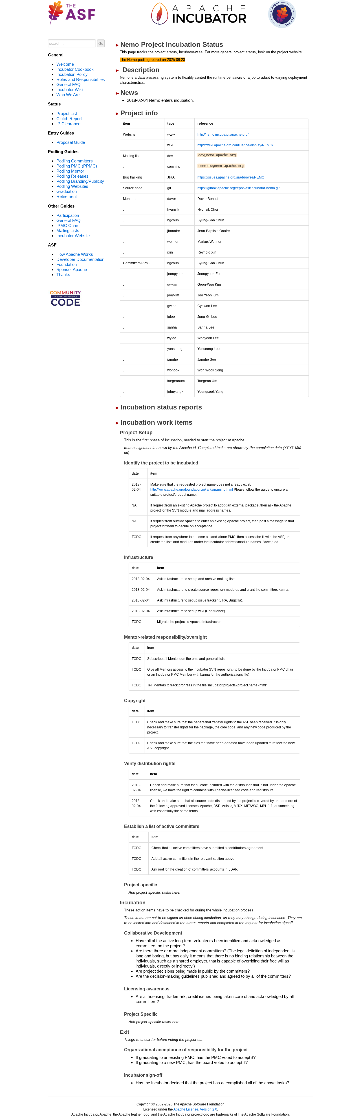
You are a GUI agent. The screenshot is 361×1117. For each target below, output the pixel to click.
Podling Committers (74, 160)
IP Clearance (68, 123)
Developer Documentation (80, 259)
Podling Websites (72, 186)
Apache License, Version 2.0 (195, 1109)
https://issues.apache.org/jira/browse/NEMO (230, 177)
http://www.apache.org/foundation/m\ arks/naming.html (192, 490)
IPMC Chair (67, 225)
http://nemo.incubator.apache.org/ (222, 134)
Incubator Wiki (69, 89)
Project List (66, 113)
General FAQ (68, 84)
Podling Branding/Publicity (80, 181)
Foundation (66, 264)
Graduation (66, 191)
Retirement (66, 196)
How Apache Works (74, 254)
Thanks (63, 274)
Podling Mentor (70, 171)
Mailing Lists (67, 230)
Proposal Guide (70, 142)
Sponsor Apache (71, 269)
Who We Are (68, 94)
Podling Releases (72, 176)
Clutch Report (69, 118)
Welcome (65, 64)
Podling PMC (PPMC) (76, 166)
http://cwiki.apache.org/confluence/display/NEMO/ (235, 145)
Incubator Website (73, 235)
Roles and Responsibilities (80, 79)
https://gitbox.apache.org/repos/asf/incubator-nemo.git (238, 188)
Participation (67, 215)
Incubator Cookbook (75, 69)
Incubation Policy (72, 74)
